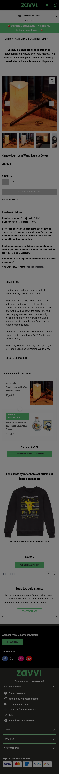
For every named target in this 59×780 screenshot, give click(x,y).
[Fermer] (55, 777)
